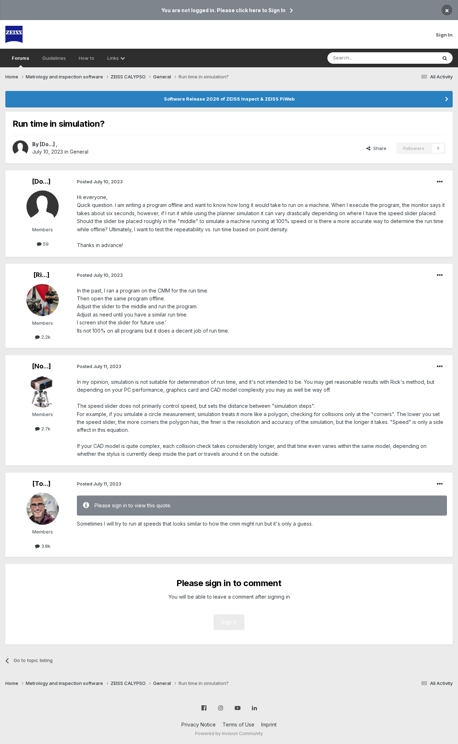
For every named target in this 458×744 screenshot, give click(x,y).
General (79, 152)
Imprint (269, 724)
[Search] (445, 58)
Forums (20, 58)
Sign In (444, 35)
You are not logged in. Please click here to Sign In (223, 10)
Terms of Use (238, 724)
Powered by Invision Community (229, 733)
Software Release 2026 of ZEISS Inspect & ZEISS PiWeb (229, 99)
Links (113, 58)
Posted (100, 181)
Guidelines (54, 58)
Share (378, 148)
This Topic (416, 58)
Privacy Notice (198, 724)
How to (86, 58)
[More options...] (440, 182)
